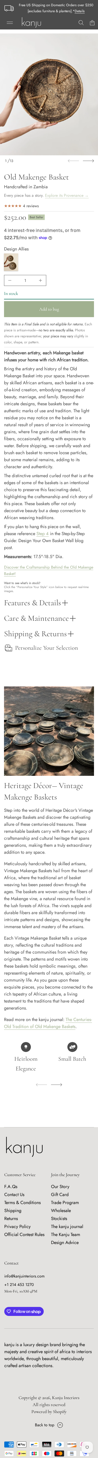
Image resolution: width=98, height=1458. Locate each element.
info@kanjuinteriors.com (24, 1276)
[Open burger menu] (10, 22)
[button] (81, 22)
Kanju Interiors (65, 1397)
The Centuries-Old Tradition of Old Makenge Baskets (48, 1023)
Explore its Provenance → (67, 195)
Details (80, 10)
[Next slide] (88, 160)
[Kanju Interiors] (31, 22)
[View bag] (92, 22)
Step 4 (42, 533)
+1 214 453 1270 (19, 1284)
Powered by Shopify (49, 1411)
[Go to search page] (81, 22)
